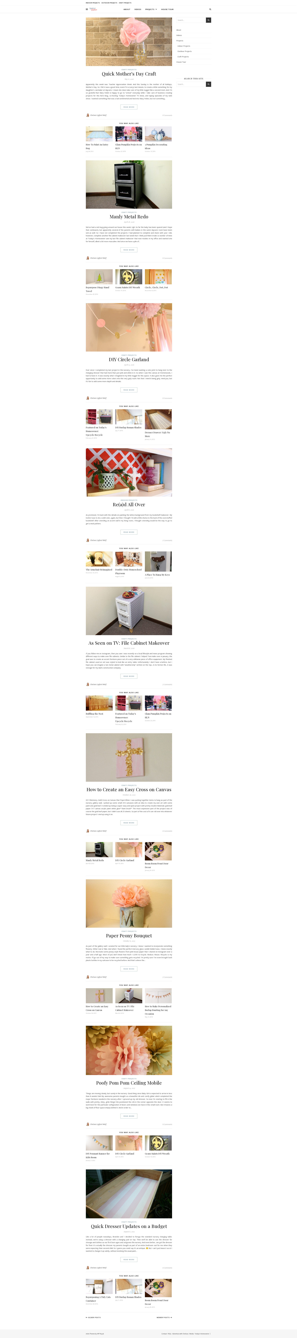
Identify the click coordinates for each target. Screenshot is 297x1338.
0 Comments (167, 115)
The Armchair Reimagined (99, 569)
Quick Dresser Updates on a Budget (129, 1226)
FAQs (169, 1334)
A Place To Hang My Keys (157, 574)
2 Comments (167, 540)
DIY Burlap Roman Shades (128, 427)
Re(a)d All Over (129, 504)
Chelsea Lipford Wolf (98, 115)
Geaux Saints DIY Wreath (127, 287)
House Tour (167, 9)
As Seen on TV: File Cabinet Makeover (129, 643)
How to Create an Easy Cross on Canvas (129, 789)
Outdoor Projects (109, 3)
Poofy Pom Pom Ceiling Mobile (129, 1083)
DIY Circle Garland (129, 359)
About (127, 9)
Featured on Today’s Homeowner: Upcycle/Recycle (96, 431)
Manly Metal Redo (129, 216)
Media (191, 1334)
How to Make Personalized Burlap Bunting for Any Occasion (158, 1010)
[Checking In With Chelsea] (93, 9)
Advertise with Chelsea (180, 1334)
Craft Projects (125, 3)
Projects (149, 9)
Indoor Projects (93, 3)
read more (129, 107)
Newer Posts (163, 1317)
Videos (137, 9)
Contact (164, 1334)
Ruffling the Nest (94, 713)
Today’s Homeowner (202, 1334)
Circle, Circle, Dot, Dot (156, 287)
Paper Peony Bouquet (129, 935)
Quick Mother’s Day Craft (129, 73)
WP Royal (100, 1334)
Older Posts (94, 1317)
